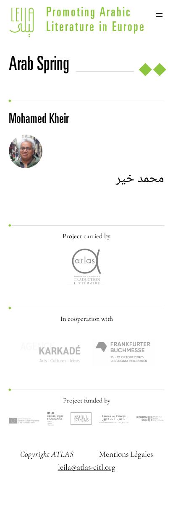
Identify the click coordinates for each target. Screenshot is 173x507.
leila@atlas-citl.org (86, 467)
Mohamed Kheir (39, 120)
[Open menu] (159, 15)
